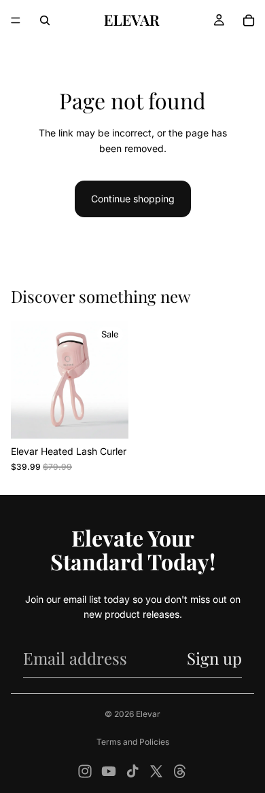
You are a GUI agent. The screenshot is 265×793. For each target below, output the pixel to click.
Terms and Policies (132, 742)
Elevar (148, 714)
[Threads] (180, 771)
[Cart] (249, 20)
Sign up (214, 658)
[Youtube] (109, 771)
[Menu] (15, 20)
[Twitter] (156, 771)
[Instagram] (85, 771)
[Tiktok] (132, 771)
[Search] (45, 20)
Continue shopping (133, 198)
